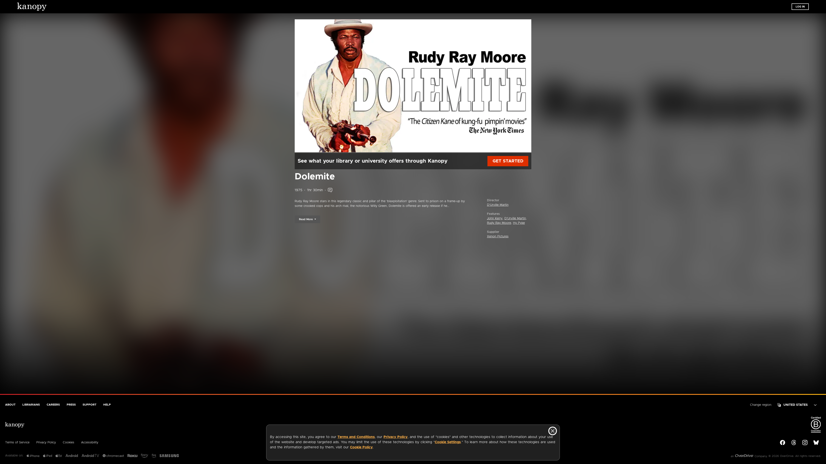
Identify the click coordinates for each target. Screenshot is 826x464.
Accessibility (89, 442)
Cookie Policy (361, 447)
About (10, 404)
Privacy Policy (396, 437)
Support (89, 404)
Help (107, 404)
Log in (800, 6)
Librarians (31, 404)
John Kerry (494, 218)
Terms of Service (17, 442)
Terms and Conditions (356, 437)
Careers (53, 404)
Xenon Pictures (498, 236)
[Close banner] (552, 430)
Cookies (68, 442)
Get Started (508, 161)
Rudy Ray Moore (499, 222)
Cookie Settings (448, 442)
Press (71, 404)
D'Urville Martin (498, 204)
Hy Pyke (519, 222)
